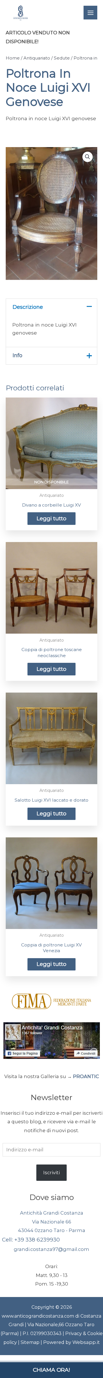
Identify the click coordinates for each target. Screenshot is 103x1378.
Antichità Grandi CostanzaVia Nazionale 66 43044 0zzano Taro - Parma (51, 1221)
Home (13, 58)
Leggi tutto (51, 518)
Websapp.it (86, 1342)
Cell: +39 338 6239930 (31, 1239)
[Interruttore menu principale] (90, 12)
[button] (87, 157)
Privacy (74, 1333)
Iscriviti (51, 1172)
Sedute (62, 58)
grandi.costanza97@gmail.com (51, 1249)
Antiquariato (36, 58)
